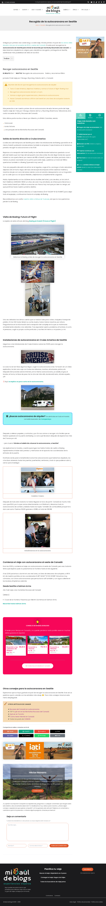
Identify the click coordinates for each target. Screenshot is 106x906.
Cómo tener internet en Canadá (22, 717)
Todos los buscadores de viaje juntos (53, 882)
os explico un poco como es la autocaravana (26, 382)
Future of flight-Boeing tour (58, 89)
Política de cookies (97, 902)
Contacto (57, 895)
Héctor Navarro (37, 772)
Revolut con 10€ (84, 144)
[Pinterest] (104, 2)
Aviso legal (73, 902)
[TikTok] (96, 2)
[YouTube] (91, 2)
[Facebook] (99, 2)
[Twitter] (101, 2)
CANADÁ (27, 719)
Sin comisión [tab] (99, 117)
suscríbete (87, 869)
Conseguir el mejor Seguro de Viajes (53, 877)
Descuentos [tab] (81, 117)
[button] (88, 2)
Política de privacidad (83, 902)
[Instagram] (94, 2)
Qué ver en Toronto (17, 714)
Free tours (82, 158)
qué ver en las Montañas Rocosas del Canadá (31, 712)
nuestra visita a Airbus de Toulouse (36, 199)
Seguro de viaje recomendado (89, 127)
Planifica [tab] (90, 117)
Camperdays (46, 419)
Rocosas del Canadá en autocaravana (24, 709)
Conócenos (37, 791)
